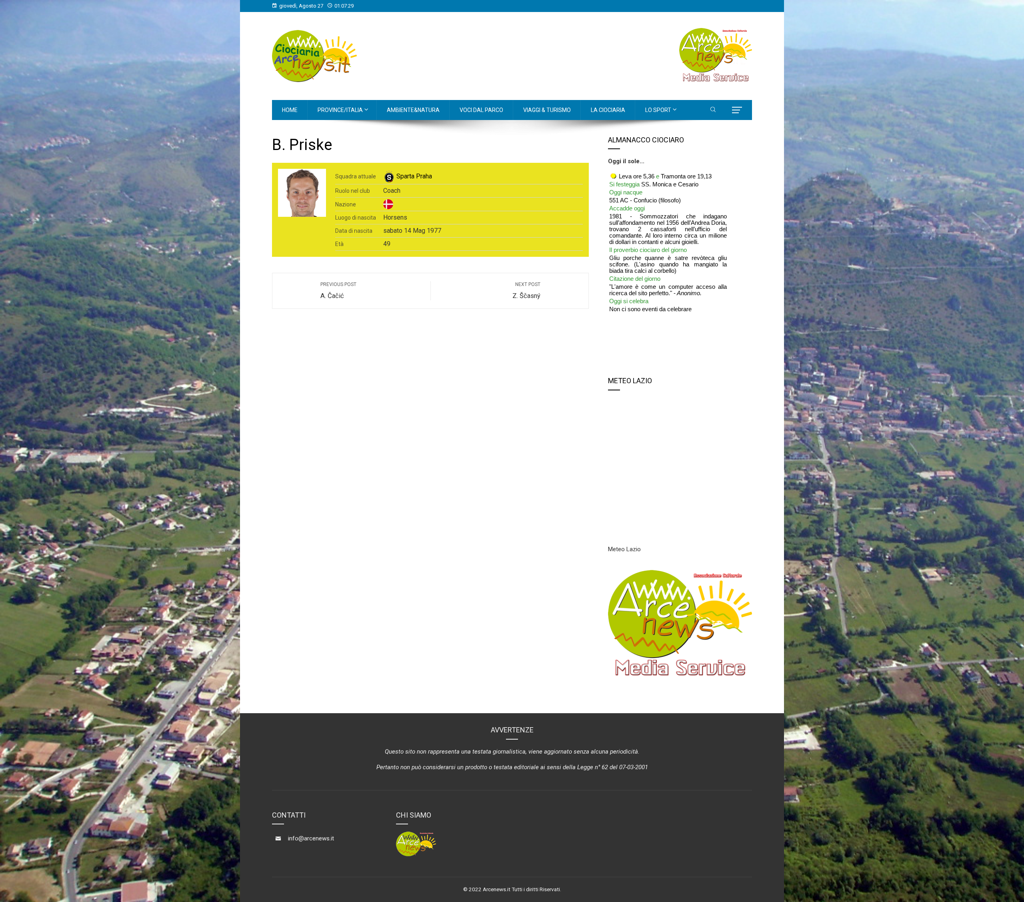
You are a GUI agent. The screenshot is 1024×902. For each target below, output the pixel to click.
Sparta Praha (414, 176)
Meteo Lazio (624, 549)
